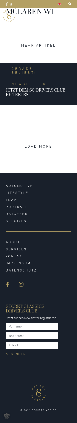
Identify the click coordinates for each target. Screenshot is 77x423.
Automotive (19, 186)
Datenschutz (21, 270)
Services (16, 249)
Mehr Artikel (38, 45)
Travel (14, 200)
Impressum (18, 263)
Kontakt (15, 256)
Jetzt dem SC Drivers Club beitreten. (35, 92)
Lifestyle (17, 193)
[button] (6, 416)
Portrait (16, 207)
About (13, 242)
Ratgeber (17, 214)
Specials (16, 221)
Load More (38, 146)
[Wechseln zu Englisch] (59, 4)
